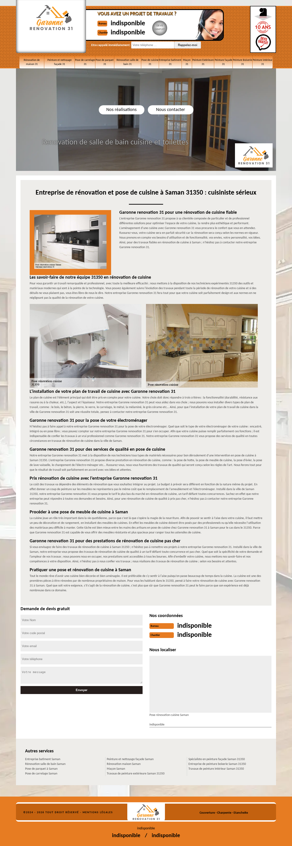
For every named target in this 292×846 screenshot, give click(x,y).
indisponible (128, 23)
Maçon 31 (186, 62)
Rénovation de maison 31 (32, 62)
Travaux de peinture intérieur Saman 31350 (216, 769)
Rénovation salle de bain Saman (45, 764)
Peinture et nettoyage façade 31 (59, 62)
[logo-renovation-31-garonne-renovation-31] (146, 812)
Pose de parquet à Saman (41, 769)
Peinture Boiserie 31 (242, 62)
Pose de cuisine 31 (150, 62)
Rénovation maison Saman (124, 764)
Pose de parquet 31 (105, 62)
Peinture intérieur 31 (262, 62)
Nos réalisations (121, 110)
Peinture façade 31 (223, 62)
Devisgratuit (160, 27)
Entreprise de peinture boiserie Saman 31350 (217, 764)
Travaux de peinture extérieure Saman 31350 (135, 773)
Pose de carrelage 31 (85, 62)
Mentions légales (98, 812)
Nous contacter (170, 110)
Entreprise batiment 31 (170, 62)
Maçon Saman (116, 769)
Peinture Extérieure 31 (203, 62)
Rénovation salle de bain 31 (127, 62)
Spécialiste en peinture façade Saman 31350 (216, 759)
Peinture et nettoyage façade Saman (130, 759)
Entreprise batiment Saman (42, 759)
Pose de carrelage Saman (41, 773)
